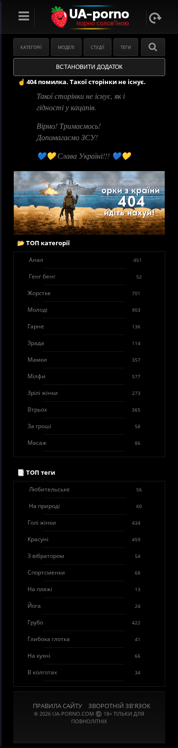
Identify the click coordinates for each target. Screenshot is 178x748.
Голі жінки (84, 522)
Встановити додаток (89, 67)
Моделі (66, 47)
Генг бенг (85, 276)
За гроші (84, 426)
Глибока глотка (84, 639)
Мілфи (84, 376)
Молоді (84, 310)
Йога (84, 606)
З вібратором (84, 556)
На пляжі (84, 589)
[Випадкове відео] (155, 18)
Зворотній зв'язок (119, 705)
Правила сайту (57, 705)
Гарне (84, 326)
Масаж (84, 443)
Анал (85, 260)
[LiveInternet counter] (89, 733)
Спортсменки (84, 572)
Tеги (126, 47)
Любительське (85, 489)
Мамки (84, 359)
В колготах (84, 672)
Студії (97, 47)
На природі (85, 506)
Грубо (84, 622)
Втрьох (84, 409)
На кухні (84, 656)
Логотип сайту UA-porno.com (89, 17)
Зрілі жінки (84, 393)
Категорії (31, 47)
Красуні (84, 539)
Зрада (84, 343)
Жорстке (84, 293)
